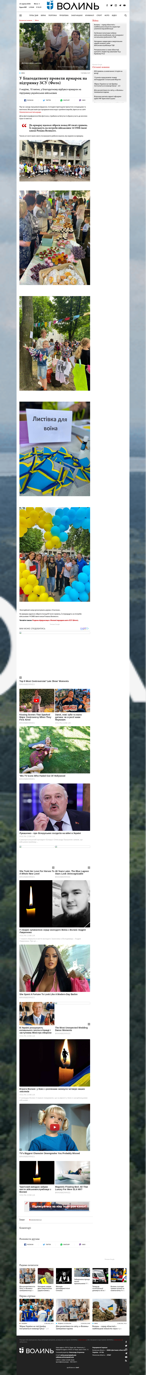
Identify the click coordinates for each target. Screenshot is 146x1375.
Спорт (99, 15)
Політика (52, 15)
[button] (37, 4)
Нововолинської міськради (30, 112)
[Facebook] (107, 6)
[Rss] (126, 1360)
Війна (43, 15)
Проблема (64, 15)
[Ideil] (73, 1367)
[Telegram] (120, 6)
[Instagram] (115, 6)
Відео (114, 15)
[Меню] (20, 15)
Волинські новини (25, 20)
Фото (107, 15)
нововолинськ (36, 1220)
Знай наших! (77, 15)
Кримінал (89, 15)
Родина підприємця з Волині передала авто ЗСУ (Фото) (55, 620)
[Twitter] (111, 6)
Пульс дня (33, 15)
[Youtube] (124, 6)
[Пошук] (125, 15)
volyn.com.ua (82, 1340)
